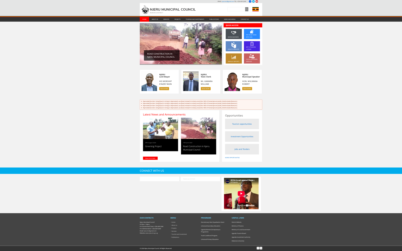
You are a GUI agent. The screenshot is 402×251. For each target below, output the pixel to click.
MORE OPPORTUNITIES (232, 158)
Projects (177, 19)
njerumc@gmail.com (228, 1)
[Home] (145, 9)
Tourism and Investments (195, 19)
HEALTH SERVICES (233, 49)
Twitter (253, 1)
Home (144, 19)
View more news (150, 158)
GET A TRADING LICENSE (251, 48)
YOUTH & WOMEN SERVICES (251, 60)
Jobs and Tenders (242, 149)
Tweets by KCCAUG (189, 179)
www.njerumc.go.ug (151, 233)
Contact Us (245, 19)
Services (166, 19)
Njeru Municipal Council (173, 9)
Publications (214, 19)
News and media (229, 19)
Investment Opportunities (242, 136)
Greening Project (153, 146)
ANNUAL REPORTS (233, 61)
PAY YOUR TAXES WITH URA (251, 36)
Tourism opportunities (242, 124)
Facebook (250, 1)
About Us (155, 19)
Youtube (257, 1)
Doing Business (233, 37)
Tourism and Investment (179, 234)
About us (174, 225)
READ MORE (164, 89)
